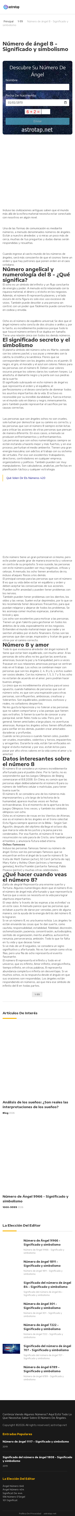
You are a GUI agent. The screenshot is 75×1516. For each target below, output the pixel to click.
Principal (8, 21)
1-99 (20, 21)
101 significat (10, 1500)
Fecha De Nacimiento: (21, 95)
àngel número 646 (13, 1486)
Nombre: (12, 80)
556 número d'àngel (14, 1496)
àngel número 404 (13, 1489)
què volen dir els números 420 (25, 477)
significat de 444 (12, 1493)
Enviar (37, 121)
